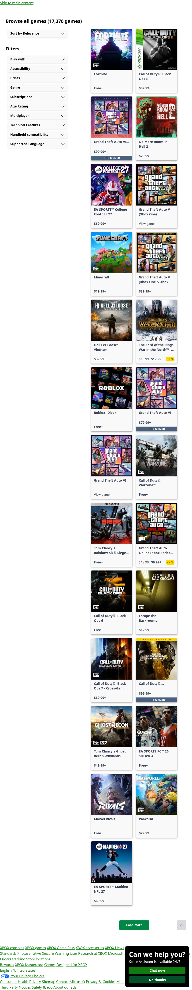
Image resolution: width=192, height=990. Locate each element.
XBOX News (114, 947)
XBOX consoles (12, 947)
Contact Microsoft (70, 981)
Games (49, 964)
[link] (111, 61)
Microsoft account (122, 953)
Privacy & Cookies (100, 981)
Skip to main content (16, 2)
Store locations (38, 958)
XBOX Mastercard (29, 964)
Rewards (7, 964)
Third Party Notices (15, 987)
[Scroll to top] (181, 925)
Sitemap (48, 981)
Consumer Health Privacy (20, 981)
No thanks (157, 980)
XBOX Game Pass (61, 947)
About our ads (64, 987)
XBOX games (35, 947)
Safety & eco (42, 987)
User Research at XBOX (89, 953)
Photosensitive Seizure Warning (43, 953)
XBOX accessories (90, 947)
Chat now (157, 970)
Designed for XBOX (71, 964)
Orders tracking (12, 958)
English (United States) (18, 970)
